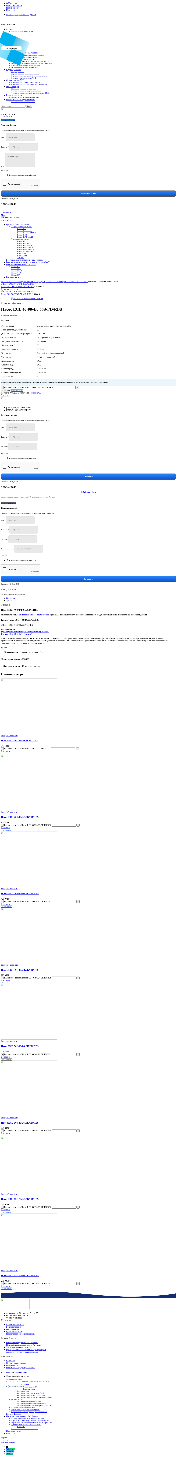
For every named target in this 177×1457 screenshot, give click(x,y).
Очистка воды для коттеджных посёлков (26, 91)
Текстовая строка (7, 549)
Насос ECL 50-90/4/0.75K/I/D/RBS (16, 294)
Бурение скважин (14, 1331)
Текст (3, 166)
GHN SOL (20, 258)
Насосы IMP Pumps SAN (25, 251)
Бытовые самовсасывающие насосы (24, 67)
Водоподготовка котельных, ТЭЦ (23, 78)
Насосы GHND (22, 254)
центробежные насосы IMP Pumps (34, 615)
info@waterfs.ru (6, 116)
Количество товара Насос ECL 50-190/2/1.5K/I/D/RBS (27, 978)
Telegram (10, 1451)
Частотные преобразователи (18, 1347)
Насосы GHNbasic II (24, 243)
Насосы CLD (16, 273)
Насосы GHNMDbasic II (25, 249)
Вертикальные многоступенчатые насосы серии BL (30, 61)
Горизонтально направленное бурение (25, 97)
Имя (3, 137)
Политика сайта (13, 1365)
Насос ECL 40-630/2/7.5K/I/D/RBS (20, 893)
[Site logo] (10, 217)
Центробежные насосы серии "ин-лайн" (58, 281)
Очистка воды (12, 1329)
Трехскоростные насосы (25, 59)
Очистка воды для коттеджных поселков (31, 1403)
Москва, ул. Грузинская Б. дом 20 (23, 31)
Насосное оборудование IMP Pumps (24, 281)
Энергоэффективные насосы (21, 227)
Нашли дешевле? (8, 503)
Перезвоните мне (88, 193)
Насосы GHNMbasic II (25, 247)
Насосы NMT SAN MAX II (26, 233)
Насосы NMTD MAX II (25, 237)
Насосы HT (15, 275)
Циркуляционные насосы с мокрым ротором (27, 55)
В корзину (6, 390)
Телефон (5, 147)
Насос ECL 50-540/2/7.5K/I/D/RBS (20, 1122)
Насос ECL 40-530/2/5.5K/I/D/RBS (20, 817)
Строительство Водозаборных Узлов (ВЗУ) (27, 82)
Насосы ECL (16, 269)
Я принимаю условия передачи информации (22, 175)
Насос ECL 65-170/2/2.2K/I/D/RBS (20, 1199)
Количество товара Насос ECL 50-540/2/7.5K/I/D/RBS (27, 1131)
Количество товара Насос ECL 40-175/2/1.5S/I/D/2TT (27, 748)
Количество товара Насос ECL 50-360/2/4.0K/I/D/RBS (27, 1054)
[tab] (91, 598)
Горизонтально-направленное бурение (25, 1410)
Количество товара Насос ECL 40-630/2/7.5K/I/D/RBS (27, 901)
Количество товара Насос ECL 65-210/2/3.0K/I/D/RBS (27, 1283)
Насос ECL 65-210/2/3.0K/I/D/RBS (20, 1275)
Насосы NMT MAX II (24, 231)
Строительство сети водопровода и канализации (29, 84)
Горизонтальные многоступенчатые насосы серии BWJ (31, 63)
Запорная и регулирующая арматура (22, 1352)
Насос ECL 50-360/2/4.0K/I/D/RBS (20, 1046)
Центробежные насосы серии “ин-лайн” (26, 65)
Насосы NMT (21, 229)
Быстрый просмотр (9, 736)
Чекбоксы (4, 170)
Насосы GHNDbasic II (24, 245)
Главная (5, 281)
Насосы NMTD (22, 235)
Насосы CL (15, 267)
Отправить (89, 477)
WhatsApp (10, 1449)
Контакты (10, 1361)
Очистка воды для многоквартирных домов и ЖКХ (30, 93)
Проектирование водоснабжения (20, 1334)
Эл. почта (4, 447)
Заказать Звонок (8, 120)
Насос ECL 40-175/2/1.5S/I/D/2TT (19, 740)
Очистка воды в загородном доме (23, 89)
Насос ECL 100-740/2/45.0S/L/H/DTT (17, 287)
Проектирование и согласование (23, 102)
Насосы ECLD (16, 271)
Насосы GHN (21, 241)
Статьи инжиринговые (16, 1363)
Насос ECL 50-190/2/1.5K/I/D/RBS (20, 970)
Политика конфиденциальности (20, 1368)
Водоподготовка (17, 72)
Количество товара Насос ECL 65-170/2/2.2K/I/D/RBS (27, 1207)
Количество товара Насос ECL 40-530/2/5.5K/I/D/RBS (27, 825)
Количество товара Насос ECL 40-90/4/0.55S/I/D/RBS (27, 387)
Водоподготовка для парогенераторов (25, 74)
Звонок (9, 1454)
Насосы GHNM (22, 256)
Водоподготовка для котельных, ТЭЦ (30, 1393)
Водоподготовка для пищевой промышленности (29, 76)
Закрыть (4, 395)
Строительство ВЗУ (15, 1324)
